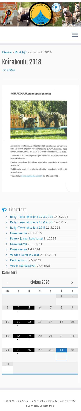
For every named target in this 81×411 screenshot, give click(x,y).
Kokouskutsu (18, 233)
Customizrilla (47, 405)
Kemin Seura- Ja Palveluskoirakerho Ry (36, 401)
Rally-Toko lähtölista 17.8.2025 (31, 217)
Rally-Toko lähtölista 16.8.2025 (31, 222)
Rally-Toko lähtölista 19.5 (27, 227)
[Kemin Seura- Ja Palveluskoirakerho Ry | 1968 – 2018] (40, 14)
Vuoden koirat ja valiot (24, 255)
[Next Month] (72, 282)
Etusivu (7, 52)
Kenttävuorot (19, 260)
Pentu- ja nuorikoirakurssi (26, 238)
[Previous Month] (7, 282)
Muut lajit (21, 52)
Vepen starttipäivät (23, 266)
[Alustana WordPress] (73, 400)
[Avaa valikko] (75, 35)
